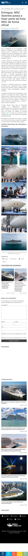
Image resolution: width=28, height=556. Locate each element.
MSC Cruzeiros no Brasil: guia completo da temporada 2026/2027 (7, 285)
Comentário (4, 305)
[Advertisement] (14, 363)
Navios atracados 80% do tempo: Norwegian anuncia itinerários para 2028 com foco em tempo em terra (13, 428)
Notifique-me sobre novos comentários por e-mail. (13, 333)
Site (2, 326)
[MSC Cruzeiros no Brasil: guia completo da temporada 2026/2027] (14, 391)
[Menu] (26, 3)
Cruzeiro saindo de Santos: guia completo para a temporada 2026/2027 (12, 502)
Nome (3, 321)
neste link (3, 82)
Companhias (7, 8)
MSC (12, 8)
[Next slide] (25, 281)
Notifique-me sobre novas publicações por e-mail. (13, 337)
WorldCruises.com (7, 28)
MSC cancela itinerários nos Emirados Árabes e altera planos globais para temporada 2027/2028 (20, 286)
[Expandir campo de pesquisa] (22, 2)
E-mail (16, 321)
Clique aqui (9, 113)
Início (2, 8)
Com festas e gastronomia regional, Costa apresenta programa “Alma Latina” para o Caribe (13, 476)
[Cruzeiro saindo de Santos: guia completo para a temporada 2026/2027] (14, 491)
